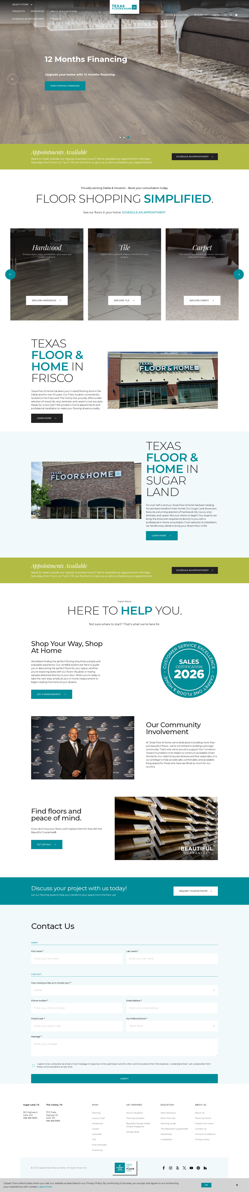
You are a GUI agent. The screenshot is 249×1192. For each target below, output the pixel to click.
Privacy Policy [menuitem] (202, 1139)
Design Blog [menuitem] (132, 1132)
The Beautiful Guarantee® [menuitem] (174, 1129)
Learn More (44, 418)
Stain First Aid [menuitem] (168, 1118)
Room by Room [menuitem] (203, 1118)
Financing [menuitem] (56, 19)
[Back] (12, 79)
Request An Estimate (206, 15)
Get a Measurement (49, 694)
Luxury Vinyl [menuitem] (98, 1118)
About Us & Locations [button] (63, 11)
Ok (206, 1185)
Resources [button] (37, 11)
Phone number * (39, 1001)
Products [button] (18, 11)
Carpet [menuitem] (95, 1129)
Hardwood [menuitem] (97, 1123)
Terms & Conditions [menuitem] (205, 1134)
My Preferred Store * (136, 1019)
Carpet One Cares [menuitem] (204, 1123)
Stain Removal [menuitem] (168, 1113)
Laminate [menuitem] (97, 1134)
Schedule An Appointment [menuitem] (28, 19)
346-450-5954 (53, 1120)
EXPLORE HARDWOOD (44, 300)
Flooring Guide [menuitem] (168, 1123)
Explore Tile (121, 300)
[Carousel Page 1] (120, 137)
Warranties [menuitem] (166, 1134)
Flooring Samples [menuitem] (135, 1118)
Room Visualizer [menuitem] (134, 1113)
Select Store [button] (20, 4)
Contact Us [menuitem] (200, 1129)
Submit (124, 1078)
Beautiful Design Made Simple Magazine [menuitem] (138, 1125)
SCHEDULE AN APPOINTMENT (144, 212)
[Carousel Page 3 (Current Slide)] (128, 137)
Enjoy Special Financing (65, 85)
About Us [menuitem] (200, 1113)
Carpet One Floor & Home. (52, 1168)
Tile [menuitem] (94, 1139)
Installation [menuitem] (166, 1139)
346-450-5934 (30, 1118)
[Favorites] (231, 15)
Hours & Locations (176, 15)
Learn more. (45, 1186)
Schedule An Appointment (192, 156)
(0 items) (236, 15)
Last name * (132, 951)
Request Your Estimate (193, 891)
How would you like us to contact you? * (51, 983)
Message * (36, 1037)
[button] (225, 15)
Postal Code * (38, 1019)
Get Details (44, 844)
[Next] (236, 79)
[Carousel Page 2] (124, 137)
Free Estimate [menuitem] (99, 1145)
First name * (37, 951)
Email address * (134, 1001)
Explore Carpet (199, 300)
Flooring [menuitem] (96, 1113)
